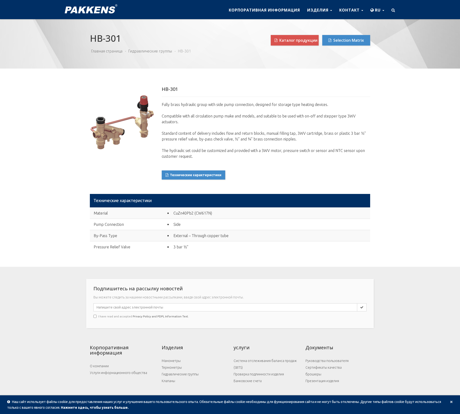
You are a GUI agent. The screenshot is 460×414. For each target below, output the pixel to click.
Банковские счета (248, 381)
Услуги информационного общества (118, 373)
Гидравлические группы (150, 51)
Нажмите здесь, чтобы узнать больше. (95, 407)
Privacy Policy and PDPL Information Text (160, 316)
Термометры (172, 367)
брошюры (313, 374)
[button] (377, 9)
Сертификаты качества (323, 367)
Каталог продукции (297, 40)
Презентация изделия (322, 381)
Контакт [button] (350, 10)
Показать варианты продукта (346, 201)
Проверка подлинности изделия (259, 374)
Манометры (171, 361)
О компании (99, 366)
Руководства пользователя (327, 361)
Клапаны (168, 381)
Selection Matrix (348, 40)
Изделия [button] (318, 10)
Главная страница (106, 51)
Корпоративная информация (264, 10)
